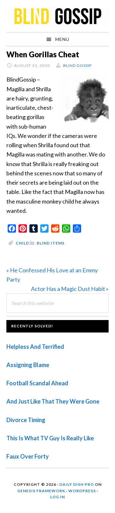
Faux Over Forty (27, 456)
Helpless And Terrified (35, 346)
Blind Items (51, 243)
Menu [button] (62, 39)
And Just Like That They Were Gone (52, 401)
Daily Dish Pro (76, 484)
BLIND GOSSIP (57, 16)
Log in (57, 496)
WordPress (82, 490)
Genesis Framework (41, 490)
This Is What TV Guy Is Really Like (50, 438)
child (22, 243)
